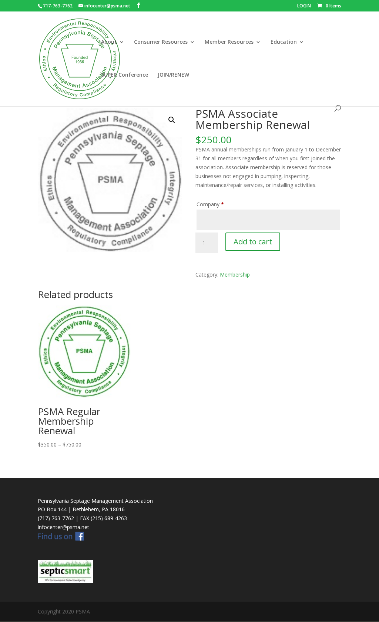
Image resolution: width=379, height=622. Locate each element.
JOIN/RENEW (173, 75)
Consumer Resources (161, 42)
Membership (235, 274)
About (109, 42)
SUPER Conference (124, 75)
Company (210, 204)
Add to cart (253, 242)
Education (284, 42)
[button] (171, 120)
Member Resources (229, 42)
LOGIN (304, 6)
